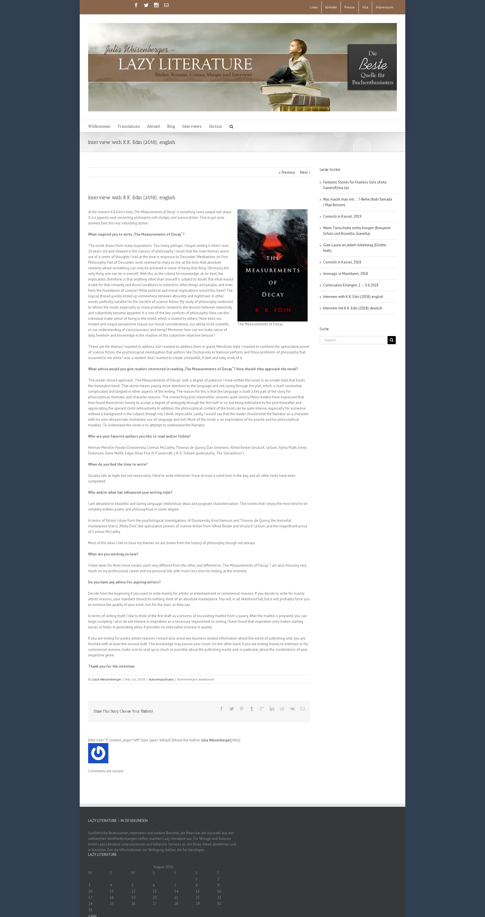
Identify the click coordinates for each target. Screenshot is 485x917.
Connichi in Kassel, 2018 (342, 262)
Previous (288, 172)
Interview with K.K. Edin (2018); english (353, 296)
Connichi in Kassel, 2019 (342, 216)
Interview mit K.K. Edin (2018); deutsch (352, 308)
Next (304, 172)
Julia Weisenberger (107, 679)
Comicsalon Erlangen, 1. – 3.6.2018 (350, 285)
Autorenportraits (161, 679)
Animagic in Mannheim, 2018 (345, 273)
